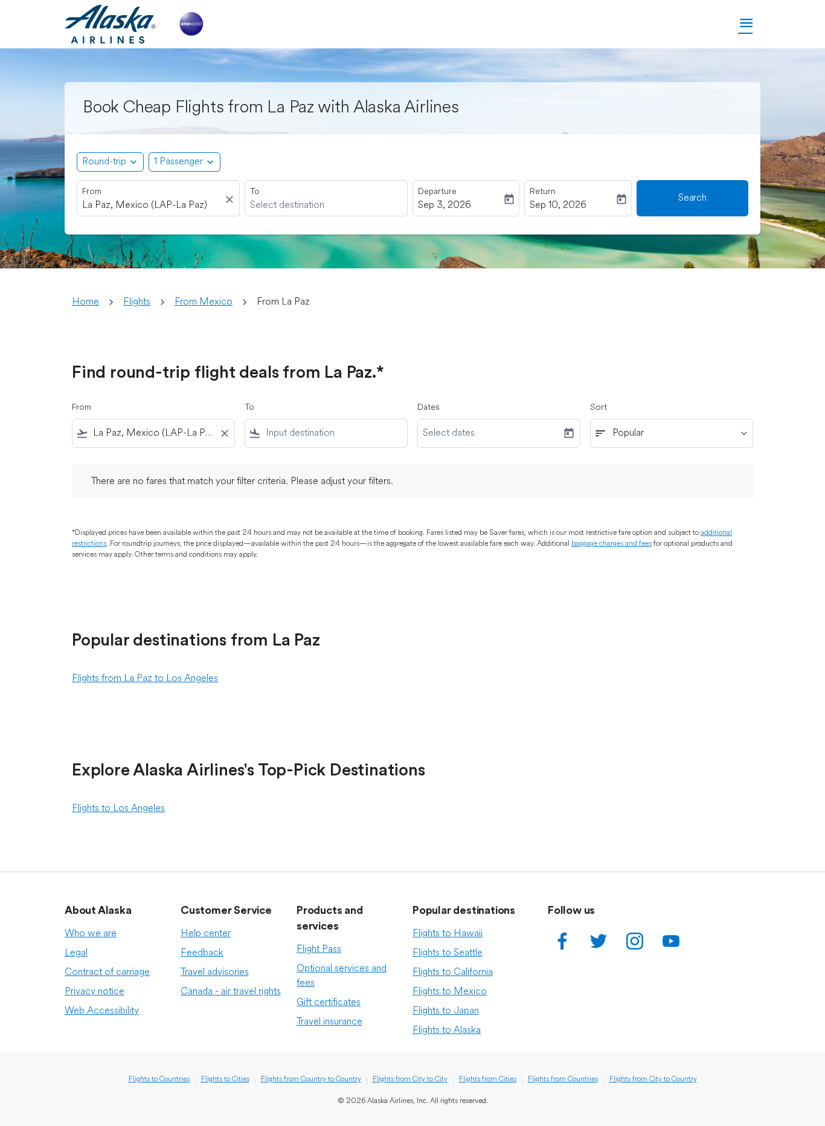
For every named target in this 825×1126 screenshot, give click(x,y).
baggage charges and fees (611, 544)
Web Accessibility (102, 1011)
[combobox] (152, 205)
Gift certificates (329, 1003)
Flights (136, 302)
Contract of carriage (107, 972)
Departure (437, 191)
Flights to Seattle (447, 953)
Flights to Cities (225, 1079)
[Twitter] (598, 941)
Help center (206, 934)
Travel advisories (215, 972)
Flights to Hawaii (447, 934)
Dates (428, 407)
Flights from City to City (410, 1079)
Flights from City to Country (653, 1079)
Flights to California (452, 972)
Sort (598, 407)
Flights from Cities (487, 1079)
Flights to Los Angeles (118, 809)
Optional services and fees (342, 976)
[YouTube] (670, 941)
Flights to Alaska (446, 1030)
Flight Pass (319, 949)
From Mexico (204, 302)
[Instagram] (634, 941)
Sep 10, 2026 (558, 205)
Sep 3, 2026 (444, 205)
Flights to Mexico (449, 992)
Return (543, 191)
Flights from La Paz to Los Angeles (145, 679)
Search (692, 198)
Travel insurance (329, 1022)
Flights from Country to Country (311, 1079)
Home (85, 302)
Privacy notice (94, 992)
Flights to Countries (159, 1079)
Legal (76, 953)
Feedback (202, 953)
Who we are (91, 934)
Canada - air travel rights (231, 992)
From (91, 191)
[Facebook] (562, 941)
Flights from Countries (563, 1079)
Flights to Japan (445, 1011)
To (255, 191)
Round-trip (104, 162)
